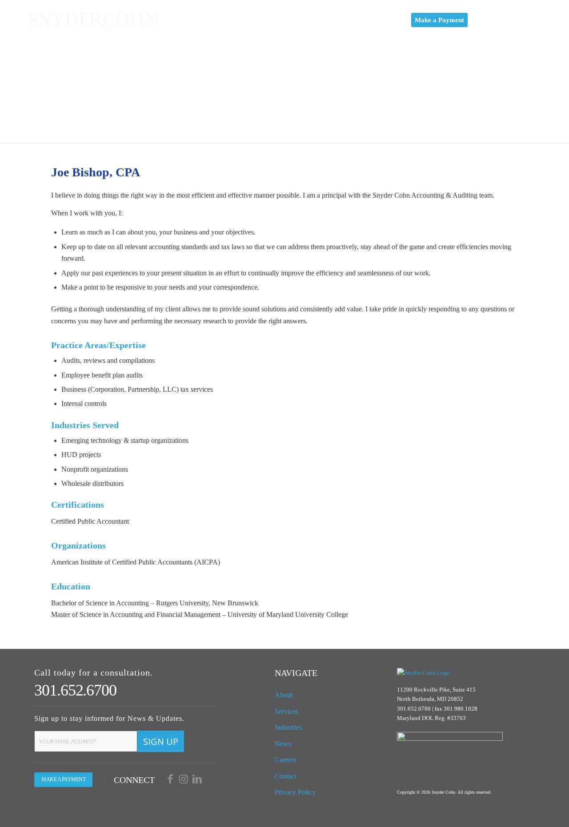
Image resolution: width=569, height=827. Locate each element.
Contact (286, 776)
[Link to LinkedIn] (529, 19)
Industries (288, 727)
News (283, 743)
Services (286, 711)
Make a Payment (63, 779)
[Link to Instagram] (511, 19)
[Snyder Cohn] (94, 20)
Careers (285, 759)
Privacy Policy (295, 792)
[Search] (481, 20)
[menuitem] (217, 20)
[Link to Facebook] (493, 19)
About (284, 695)
